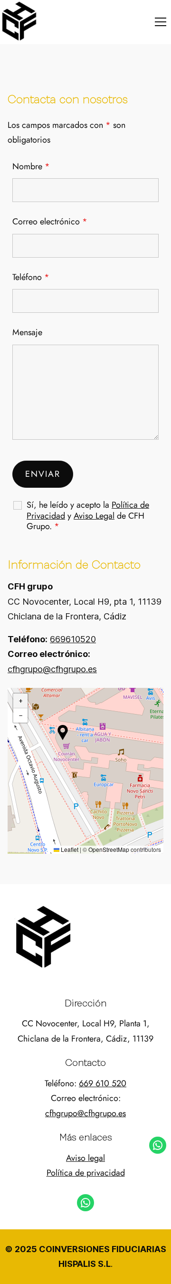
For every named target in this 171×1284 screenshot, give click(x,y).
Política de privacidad (86, 1173)
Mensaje (27, 332)
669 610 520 (102, 1083)
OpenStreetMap (108, 849)
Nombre (31, 166)
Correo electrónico (49, 221)
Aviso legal (85, 1158)
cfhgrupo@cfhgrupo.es (52, 669)
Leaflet (68, 849)
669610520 (73, 639)
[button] (160, 21)
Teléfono (30, 277)
